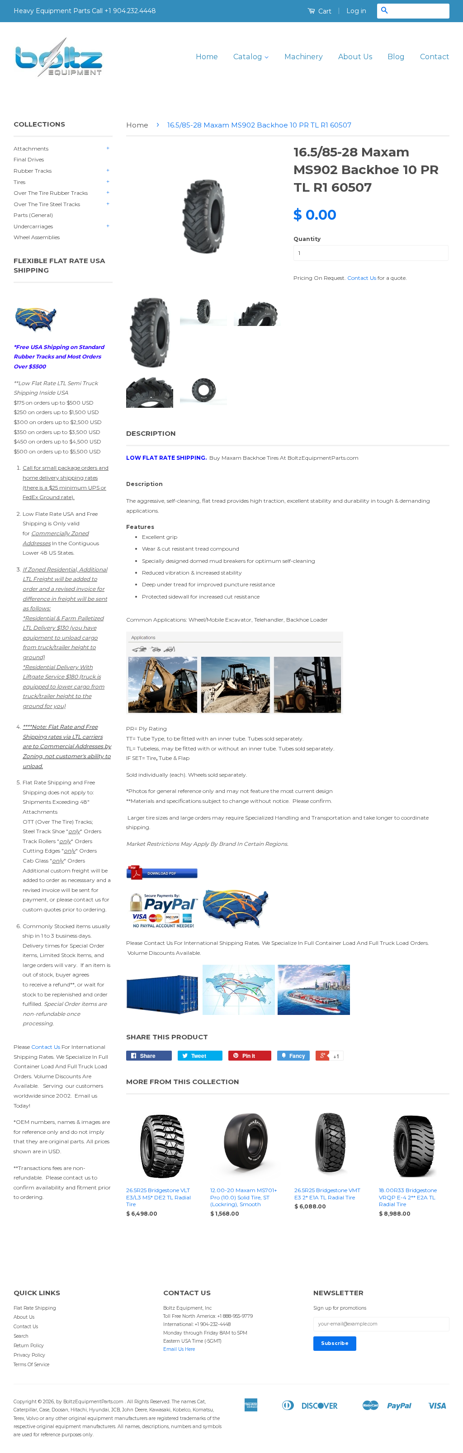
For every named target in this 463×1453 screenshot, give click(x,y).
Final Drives (29, 159)
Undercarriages (33, 226)
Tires (19, 182)
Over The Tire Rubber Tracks (51, 192)
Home (207, 56)
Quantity (307, 239)
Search (21, 1336)
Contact (434, 56)
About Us (355, 56)
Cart (324, 11)
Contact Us (45, 1046)
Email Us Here (179, 1349)
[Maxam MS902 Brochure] (162, 877)
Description (151, 433)
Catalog (248, 56)
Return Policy (29, 1346)
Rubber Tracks (33, 170)
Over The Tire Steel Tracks (47, 204)
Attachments (31, 148)
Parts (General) (33, 215)
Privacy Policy (29, 1355)
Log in (356, 11)
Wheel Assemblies (37, 237)
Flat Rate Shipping (35, 1308)
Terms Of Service (31, 1365)
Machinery (303, 56)
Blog (396, 56)
